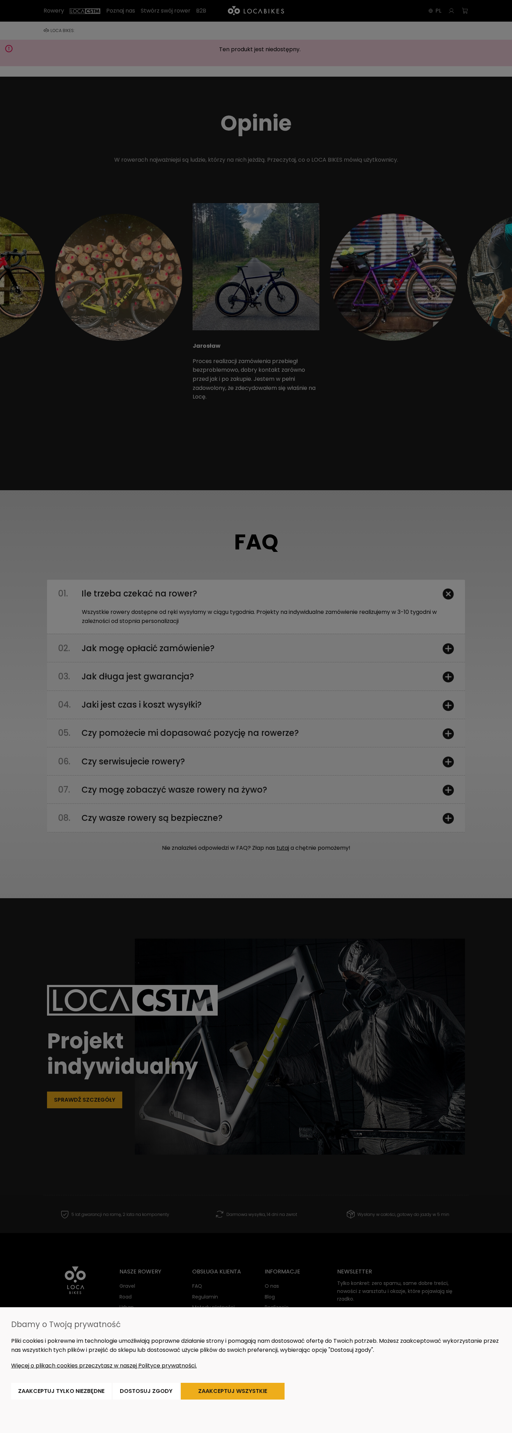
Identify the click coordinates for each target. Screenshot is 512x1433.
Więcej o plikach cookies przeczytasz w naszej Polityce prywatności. (104, 1366)
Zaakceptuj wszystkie (232, 1391)
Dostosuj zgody (146, 1391)
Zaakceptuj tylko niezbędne (61, 1391)
